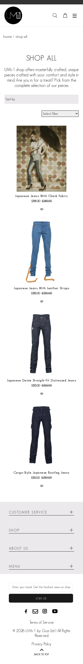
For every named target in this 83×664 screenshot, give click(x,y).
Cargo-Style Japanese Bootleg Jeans (41, 472)
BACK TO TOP (41, 654)
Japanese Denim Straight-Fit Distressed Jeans (41, 380)
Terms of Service (41, 622)
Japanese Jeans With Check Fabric (41, 196)
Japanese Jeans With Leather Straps (41, 288)
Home (7, 37)
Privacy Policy (41, 644)
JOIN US (40, 598)
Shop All (21, 37)
